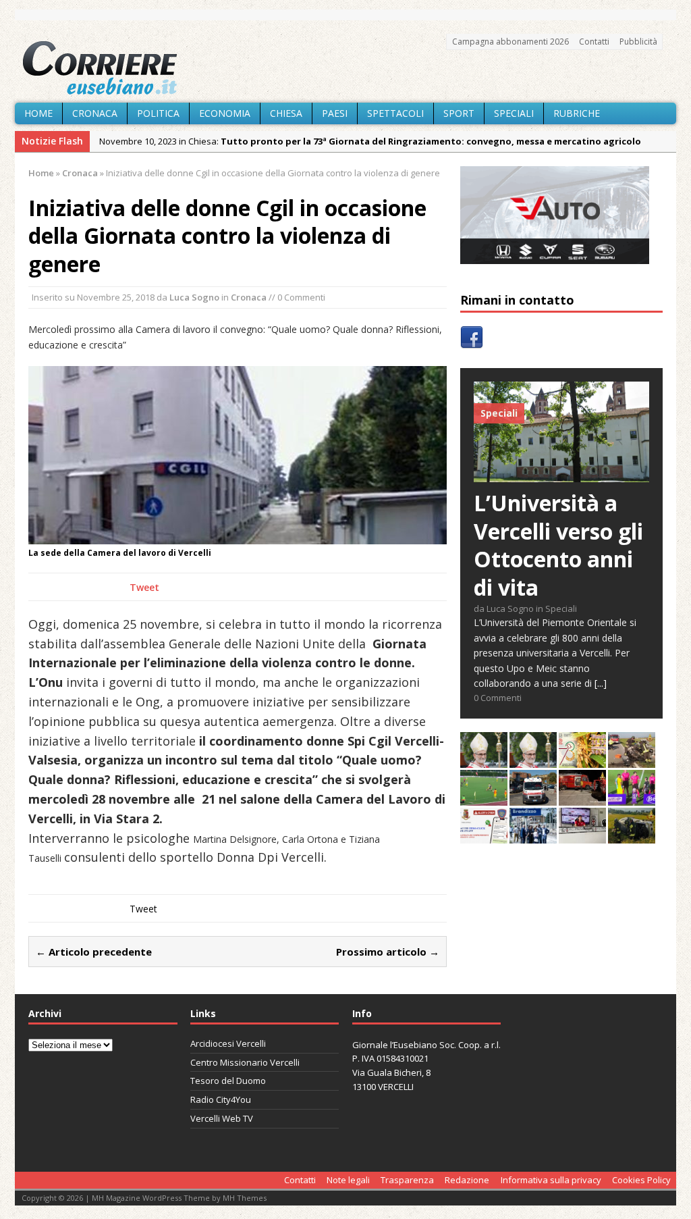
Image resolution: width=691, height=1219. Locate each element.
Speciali (514, 113)
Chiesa (286, 113)
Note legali (348, 1180)
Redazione (467, 1180)
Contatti (594, 41)
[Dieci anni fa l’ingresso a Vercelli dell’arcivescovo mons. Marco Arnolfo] (483, 760)
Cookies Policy (641, 1180)
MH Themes (245, 1198)
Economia (224, 113)
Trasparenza (407, 1180)
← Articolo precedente (94, 951)
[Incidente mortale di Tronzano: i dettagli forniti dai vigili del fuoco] (631, 760)
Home (38, 113)
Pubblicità (638, 41)
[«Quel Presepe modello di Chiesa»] (533, 760)
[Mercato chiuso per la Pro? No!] (483, 798)
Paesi (335, 113)
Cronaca (94, 113)
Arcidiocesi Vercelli (228, 1043)
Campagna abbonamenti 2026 (510, 41)
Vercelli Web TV (221, 1118)
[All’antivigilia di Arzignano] (582, 835)
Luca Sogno (194, 297)
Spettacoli (395, 113)
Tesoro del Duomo (228, 1080)
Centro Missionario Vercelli (245, 1062)
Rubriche (576, 113)
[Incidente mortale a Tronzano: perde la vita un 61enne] (533, 798)
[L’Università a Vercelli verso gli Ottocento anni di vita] (561, 474)
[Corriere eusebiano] (345, 68)
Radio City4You (220, 1099)
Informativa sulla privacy (551, 1180)
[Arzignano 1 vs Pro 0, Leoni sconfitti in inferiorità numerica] (631, 798)
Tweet (144, 587)
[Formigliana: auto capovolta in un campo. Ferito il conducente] (631, 835)
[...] (601, 683)
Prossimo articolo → (387, 951)
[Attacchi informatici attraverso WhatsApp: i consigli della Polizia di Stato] (483, 835)
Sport (458, 113)
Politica (158, 113)
